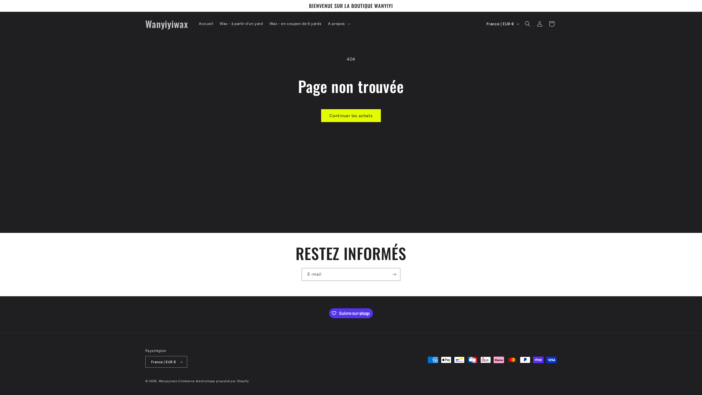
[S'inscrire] (394, 274)
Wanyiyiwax (168, 381)
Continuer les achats (351, 115)
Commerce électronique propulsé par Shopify (213, 381)
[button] (338, 24)
